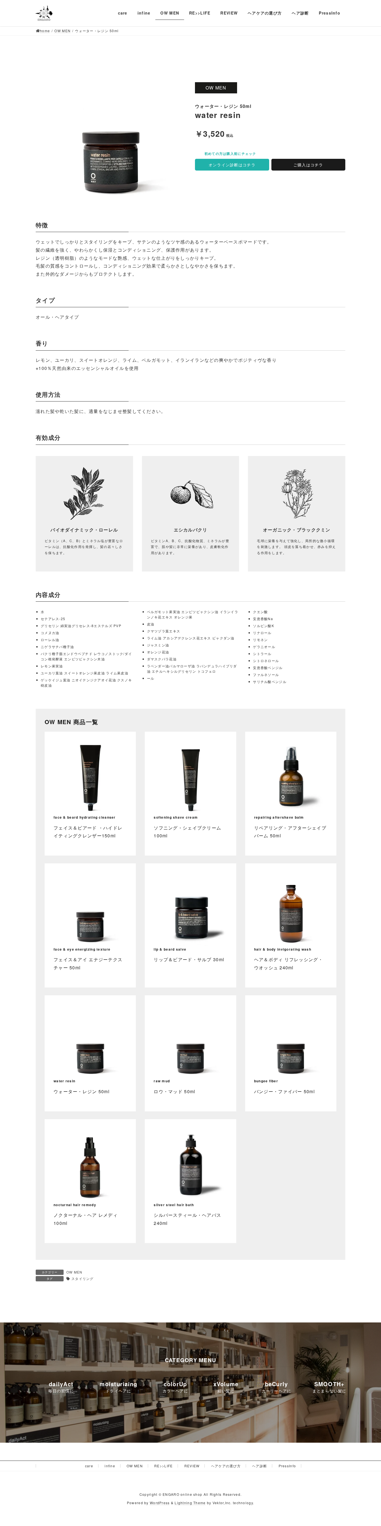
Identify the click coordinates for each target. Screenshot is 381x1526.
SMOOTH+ (329, 1384)
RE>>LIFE (163, 1465)
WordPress (160, 1502)
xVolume (226, 1384)
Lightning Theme (190, 1502)
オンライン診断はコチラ (232, 164)
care (89, 1465)
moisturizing (118, 1384)
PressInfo (287, 1465)
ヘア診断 (259, 1465)
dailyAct (61, 1384)
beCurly (276, 1384)
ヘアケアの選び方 (226, 1465)
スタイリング (82, 1278)
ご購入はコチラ (308, 164)
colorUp (175, 1384)
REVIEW (192, 1465)
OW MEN (74, 1272)
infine (110, 1465)
